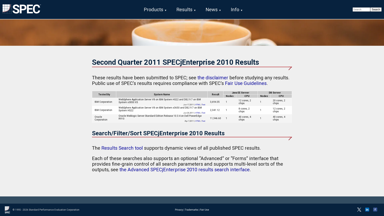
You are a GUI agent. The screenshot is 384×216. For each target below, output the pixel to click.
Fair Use (204, 209)
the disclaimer (212, 78)
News (212, 9)
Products (153, 9)
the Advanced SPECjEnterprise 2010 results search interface (184, 169)
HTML (197, 105)
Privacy (179, 209)
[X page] (359, 210)
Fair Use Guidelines (246, 83)
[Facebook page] (375, 210)
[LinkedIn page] (367, 210)
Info (235, 9)
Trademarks (191, 209)
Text (203, 105)
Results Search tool (122, 148)
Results (184, 9)
